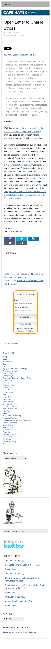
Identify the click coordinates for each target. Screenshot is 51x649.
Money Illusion (8, 425)
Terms (24, 335)
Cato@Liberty (8, 373)
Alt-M (5, 359)
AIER (5, 357)
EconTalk (6, 390)
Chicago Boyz (8, 376)
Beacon (5, 364)
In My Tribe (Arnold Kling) (12, 416)
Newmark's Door (8, 427)
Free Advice (7, 399)
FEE (4, 395)
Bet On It (6, 366)
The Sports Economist (11, 437)
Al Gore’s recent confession (18, 165)
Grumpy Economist (10, 406)
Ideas (5, 413)
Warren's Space (8, 444)
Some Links (10, 569)
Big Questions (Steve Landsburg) (15, 369)
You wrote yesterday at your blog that (20, 55)
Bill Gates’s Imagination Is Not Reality (22, 565)
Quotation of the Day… (15, 560)
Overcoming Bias (9, 430)
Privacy (30, 335)
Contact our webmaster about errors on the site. (20, 632)
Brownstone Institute (10, 371)
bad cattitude (7, 362)
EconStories (7, 387)
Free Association (9, 402)
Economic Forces (9, 385)
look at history (26, 155)
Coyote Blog (7, 380)
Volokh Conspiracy (9, 441)
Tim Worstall (7, 439)
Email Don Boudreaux (10, 343)
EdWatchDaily (8, 392)
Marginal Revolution (10, 423)
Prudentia (6, 432)
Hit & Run (6, 411)
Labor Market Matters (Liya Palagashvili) (17, 420)
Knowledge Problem (10, 418)
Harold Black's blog (10, 409)
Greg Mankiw (7, 404)
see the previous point (31, 178)
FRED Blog (7, 397)
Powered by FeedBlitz (25, 331)
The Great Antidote (9, 434)
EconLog (6, 383)
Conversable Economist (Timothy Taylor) (17, 378)
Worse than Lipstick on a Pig (18, 601)
